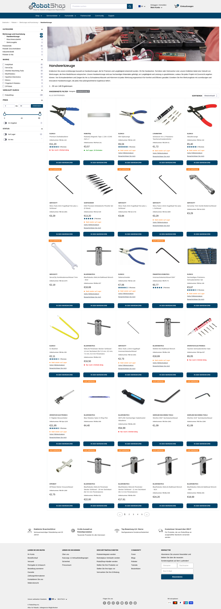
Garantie (31, 572)
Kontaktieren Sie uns (35, 579)
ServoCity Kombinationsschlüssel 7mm (63, 277)
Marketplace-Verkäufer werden (108, 558)
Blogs (133, 558)
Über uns (65, 554)
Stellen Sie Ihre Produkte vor (107, 565)
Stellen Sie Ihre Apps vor (106, 569)
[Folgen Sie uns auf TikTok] (126, 603)
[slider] (4, 114)
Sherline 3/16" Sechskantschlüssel (199, 418)
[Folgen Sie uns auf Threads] (135, 603)
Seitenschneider (124, 277)
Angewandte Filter (58, 91)
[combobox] (99, 6)
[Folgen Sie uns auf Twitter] (108, 603)
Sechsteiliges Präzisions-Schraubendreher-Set (196, 278)
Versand (31, 561)
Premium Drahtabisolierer (58, 137)
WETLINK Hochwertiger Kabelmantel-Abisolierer (132, 419)
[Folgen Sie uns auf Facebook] (104, 603)
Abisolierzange (192, 137)
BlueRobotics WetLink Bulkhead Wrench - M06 (201, 488)
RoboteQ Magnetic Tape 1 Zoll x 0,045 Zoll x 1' (98, 138)
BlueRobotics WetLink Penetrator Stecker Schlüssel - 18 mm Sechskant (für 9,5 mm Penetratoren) (97, 489)
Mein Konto (155, 7)
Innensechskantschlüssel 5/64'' (164, 277)
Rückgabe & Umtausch (36, 565)
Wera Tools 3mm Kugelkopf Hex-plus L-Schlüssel (63, 207)
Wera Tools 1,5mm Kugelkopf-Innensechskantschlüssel (129, 350)
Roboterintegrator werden (106, 554)
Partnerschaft (85, 16)
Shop (37, 16)
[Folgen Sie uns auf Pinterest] (117, 603)
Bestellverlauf (33, 558)
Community (99, 16)
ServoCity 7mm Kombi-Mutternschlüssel (201, 206)
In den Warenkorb (64, 163)
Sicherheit (66, 561)
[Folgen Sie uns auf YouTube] (122, 603)
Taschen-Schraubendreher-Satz (198, 349)
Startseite (5, 22)
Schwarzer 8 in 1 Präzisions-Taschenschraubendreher (163, 138)
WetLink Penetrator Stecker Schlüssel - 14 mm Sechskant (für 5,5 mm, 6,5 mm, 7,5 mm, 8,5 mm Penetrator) (98, 351)
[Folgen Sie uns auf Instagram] (113, 603)
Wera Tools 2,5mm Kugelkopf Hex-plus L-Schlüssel (167, 207)
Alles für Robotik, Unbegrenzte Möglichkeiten (43, 607)
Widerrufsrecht (33, 583)
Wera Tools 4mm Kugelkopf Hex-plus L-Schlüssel (132, 207)
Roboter (14, 22)
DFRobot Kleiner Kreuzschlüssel (61, 487)
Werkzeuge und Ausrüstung (28, 22)
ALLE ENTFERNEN (57, 95)
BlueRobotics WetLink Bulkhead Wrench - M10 (98, 278)
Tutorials (134, 565)
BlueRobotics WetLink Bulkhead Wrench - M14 (167, 488)
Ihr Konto (31, 554)
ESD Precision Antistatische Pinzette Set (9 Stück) (98, 207)
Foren (133, 554)
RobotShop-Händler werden (107, 561)
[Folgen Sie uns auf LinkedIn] (130, 603)
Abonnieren (177, 577)
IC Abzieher (53, 349)
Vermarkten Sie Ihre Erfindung (108, 572)
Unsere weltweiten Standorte (37, 599)
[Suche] (130, 6)
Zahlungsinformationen (36, 576)
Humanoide (69, 16)
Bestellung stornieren (35, 569)
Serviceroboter (52, 16)
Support (111, 16)
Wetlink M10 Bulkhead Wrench (164, 349)
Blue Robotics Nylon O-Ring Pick (96, 418)
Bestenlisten (135, 569)
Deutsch (62, 599)
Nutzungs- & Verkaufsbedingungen (75, 558)
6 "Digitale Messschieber (58, 418)
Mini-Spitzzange (124, 137)
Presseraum (66, 565)
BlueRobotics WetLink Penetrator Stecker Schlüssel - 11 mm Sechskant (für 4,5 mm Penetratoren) (132, 489)
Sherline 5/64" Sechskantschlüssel (165, 418)
